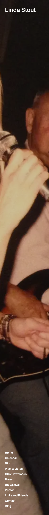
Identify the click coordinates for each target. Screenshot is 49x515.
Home (9, 452)
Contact (10, 500)
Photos (10, 490)
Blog (8, 506)
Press (9, 479)
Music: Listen (14, 468)
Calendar (11, 458)
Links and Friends (16, 495)
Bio (7, 463)
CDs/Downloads (16, 474)
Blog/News (12, 484)
